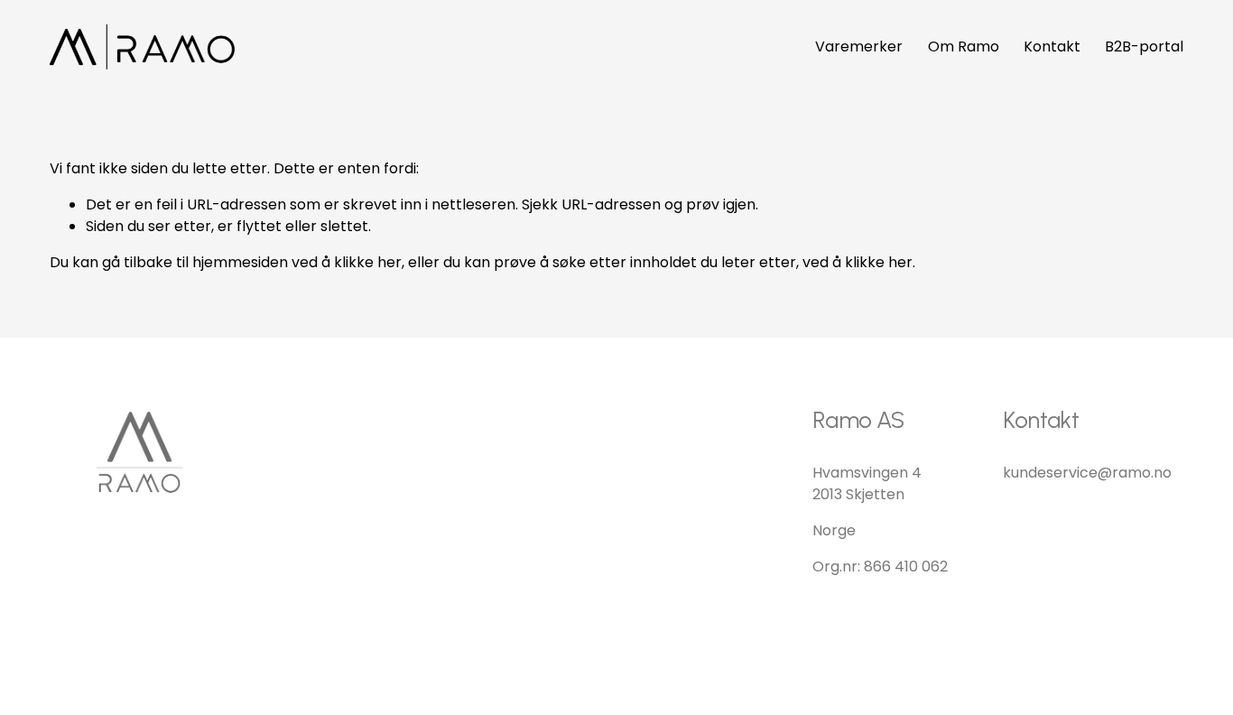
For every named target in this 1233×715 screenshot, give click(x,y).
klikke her (368, 262)
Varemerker (859, 46)
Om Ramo (963, 46)
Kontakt (1052, 46)
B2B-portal (1144, 46)
